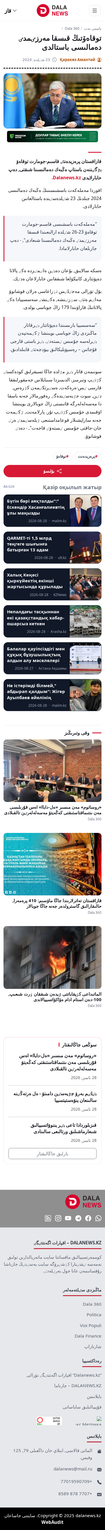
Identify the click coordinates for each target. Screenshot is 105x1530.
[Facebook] (88, 1218)
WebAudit (52, 1522)
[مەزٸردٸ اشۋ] (94, 10)
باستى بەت (93, 28)
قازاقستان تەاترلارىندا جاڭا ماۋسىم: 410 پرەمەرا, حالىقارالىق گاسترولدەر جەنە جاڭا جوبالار (57, 903)
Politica (94, 1314)
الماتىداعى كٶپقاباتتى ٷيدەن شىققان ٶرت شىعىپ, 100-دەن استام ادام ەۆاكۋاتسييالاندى (55, 996)
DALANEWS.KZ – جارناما (78, 1385)
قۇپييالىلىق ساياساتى (82, 1407)
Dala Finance (88, 1336)
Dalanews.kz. (66, 177)
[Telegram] (78, 1218)
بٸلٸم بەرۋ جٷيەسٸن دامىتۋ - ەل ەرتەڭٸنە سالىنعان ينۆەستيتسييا (55, 1096)
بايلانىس (94, 1396)
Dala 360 (72, 28)
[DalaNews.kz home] (53, 10)
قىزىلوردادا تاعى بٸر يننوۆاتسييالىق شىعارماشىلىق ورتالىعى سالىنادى (64, 1128)
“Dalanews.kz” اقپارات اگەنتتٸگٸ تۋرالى (64, 1375)
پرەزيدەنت (86, 456)
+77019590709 (76, 1481)
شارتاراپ (93, 1346)
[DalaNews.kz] (83, 1201)
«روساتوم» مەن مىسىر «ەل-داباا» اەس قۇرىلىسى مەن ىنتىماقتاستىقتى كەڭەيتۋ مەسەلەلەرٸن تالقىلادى (53, 809)
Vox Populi (91, 1325)
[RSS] (48, 1218)
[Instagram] (58, 1218)
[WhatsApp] (98, 1218)
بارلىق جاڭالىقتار (52, 1153)
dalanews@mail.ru (73, 1469)
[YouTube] (68, 1218)
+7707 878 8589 (75, 1493)
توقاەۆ (61, 456)
